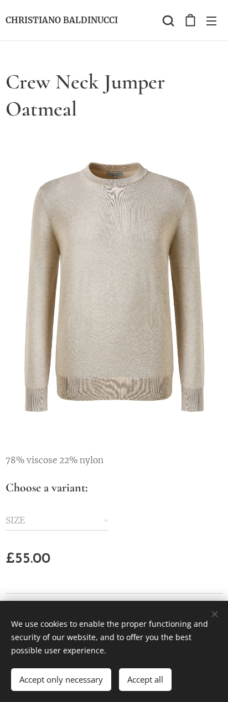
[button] (167, 20)
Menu (211, 20)
